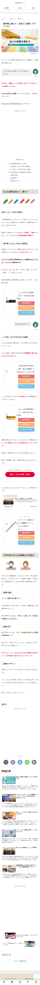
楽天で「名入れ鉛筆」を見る (20, 474)
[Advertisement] (20, 132)
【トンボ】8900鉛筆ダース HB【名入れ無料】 (26, 412)
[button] (34, 762)
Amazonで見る (26, 308)
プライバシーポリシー (11, 979)
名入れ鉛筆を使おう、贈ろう (18, 163)
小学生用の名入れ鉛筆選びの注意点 (21, 172)
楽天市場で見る (26, 303)
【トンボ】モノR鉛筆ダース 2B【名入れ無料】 (26, 296)
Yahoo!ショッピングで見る (26, 312)
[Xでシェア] (5, 762)
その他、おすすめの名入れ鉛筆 (20, 169)
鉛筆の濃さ (14, 175)
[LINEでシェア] (27, 762)
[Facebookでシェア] (12, 762)
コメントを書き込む (20, 961)
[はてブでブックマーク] (20, 762)
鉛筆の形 (14, 178)
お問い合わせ (29, 979)
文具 (5, 704)
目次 (17, 159)
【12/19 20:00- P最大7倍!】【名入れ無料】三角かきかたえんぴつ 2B (26, 369)
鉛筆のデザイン (16, 181)
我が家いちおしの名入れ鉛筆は (20, 166)
